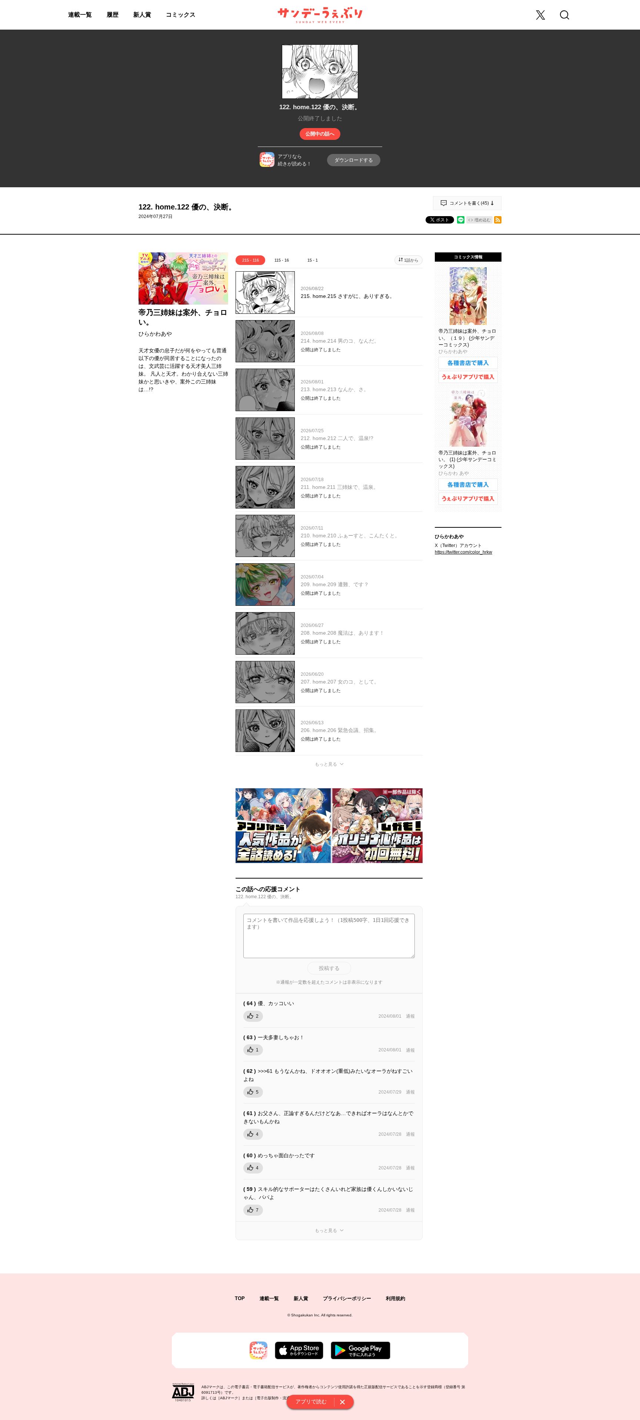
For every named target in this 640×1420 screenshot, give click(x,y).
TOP (240, 1298)
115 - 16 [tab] (281, 260)
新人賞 (142, 14)
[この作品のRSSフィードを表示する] (497, 220)
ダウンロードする (353, 160)
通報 (410, 1016)
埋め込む (482, 220)
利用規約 (395, 1298)
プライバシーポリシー (347, 1298)
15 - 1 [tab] (312, 260)
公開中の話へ (320, 134)
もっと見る (326, 764)
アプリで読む (311, 1401)
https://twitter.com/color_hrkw (463, 552)
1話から (411, 260)
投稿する (329, 968)
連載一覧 (80, 14)
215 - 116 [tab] (250, 260)
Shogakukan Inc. (305, 1315)
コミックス (181, 14)
